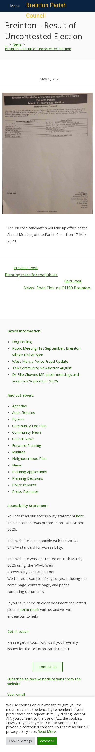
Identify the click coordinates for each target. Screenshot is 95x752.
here (80, 516)
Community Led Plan (29, 425)
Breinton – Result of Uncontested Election (38, 49)
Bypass (18, 419)
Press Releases (25, 491)
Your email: (16, 694)
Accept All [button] (47, 741)
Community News (27, 432)
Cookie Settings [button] (20, 741)
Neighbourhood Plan (29, 458)
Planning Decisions (27, 478)
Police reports (24, 484)
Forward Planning (26, 445)
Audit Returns (23, 412)
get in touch (29, 609)
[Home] (6, 44)
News (17, 465)
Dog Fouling (22, 341)
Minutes (19, 451)
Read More (47, 731)
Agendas (19, 405)
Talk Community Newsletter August (42, 367)
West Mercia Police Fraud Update (40, 361)
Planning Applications (29, 471)
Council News (23, 438)
